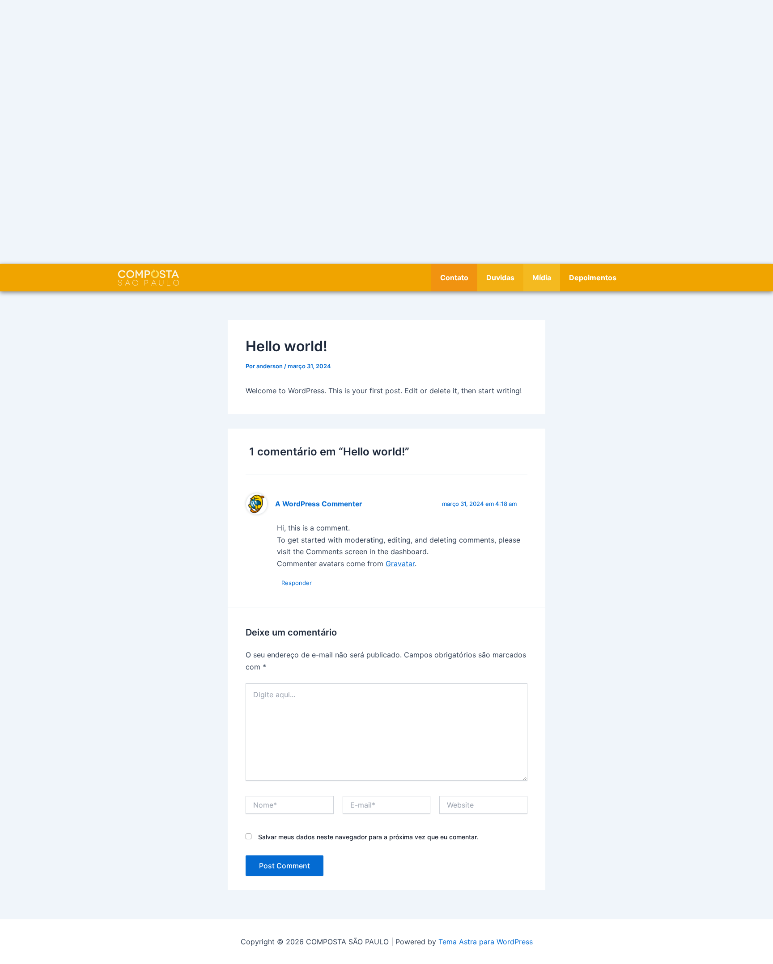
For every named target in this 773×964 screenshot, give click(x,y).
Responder (296, 582)
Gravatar (400, 563)
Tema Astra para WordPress (485, 941)
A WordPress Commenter (318, 504)
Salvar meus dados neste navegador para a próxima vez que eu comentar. (368, 837)
